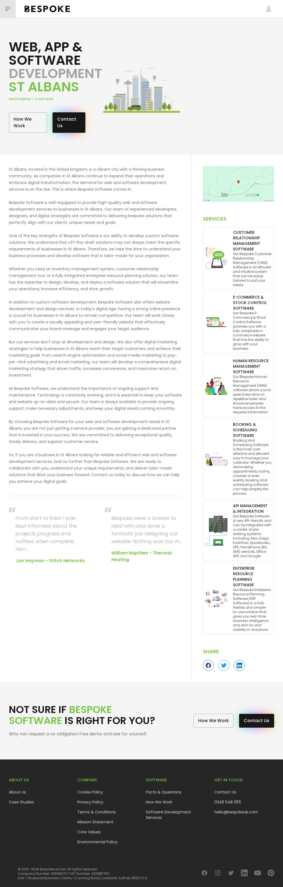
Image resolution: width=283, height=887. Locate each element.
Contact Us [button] (66, 122)
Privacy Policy (90, 802)
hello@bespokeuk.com (236, 812)
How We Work (159, 802)
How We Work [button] (23, 122)
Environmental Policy (97, 842)
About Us (17, 792)
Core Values (89, 832)
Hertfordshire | (22, 99)
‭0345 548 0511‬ (227, 802)
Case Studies (21, 802)
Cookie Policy (90, 792)
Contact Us (225, 792)
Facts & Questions (163, 792)
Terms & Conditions (96, 812)
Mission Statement (95, 822)
